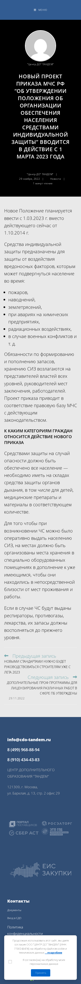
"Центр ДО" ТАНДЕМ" (40, 64)
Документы (14, 910)
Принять (40, 972)
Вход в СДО (14, 918)
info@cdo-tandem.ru (29, 739)
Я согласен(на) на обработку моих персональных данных (44, 962)
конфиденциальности (25, 933)
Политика (15, 927)
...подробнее (53, 952)
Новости (55, 179)
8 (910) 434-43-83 (23, 759)
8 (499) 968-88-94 (23, 749)
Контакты (18, 901)
